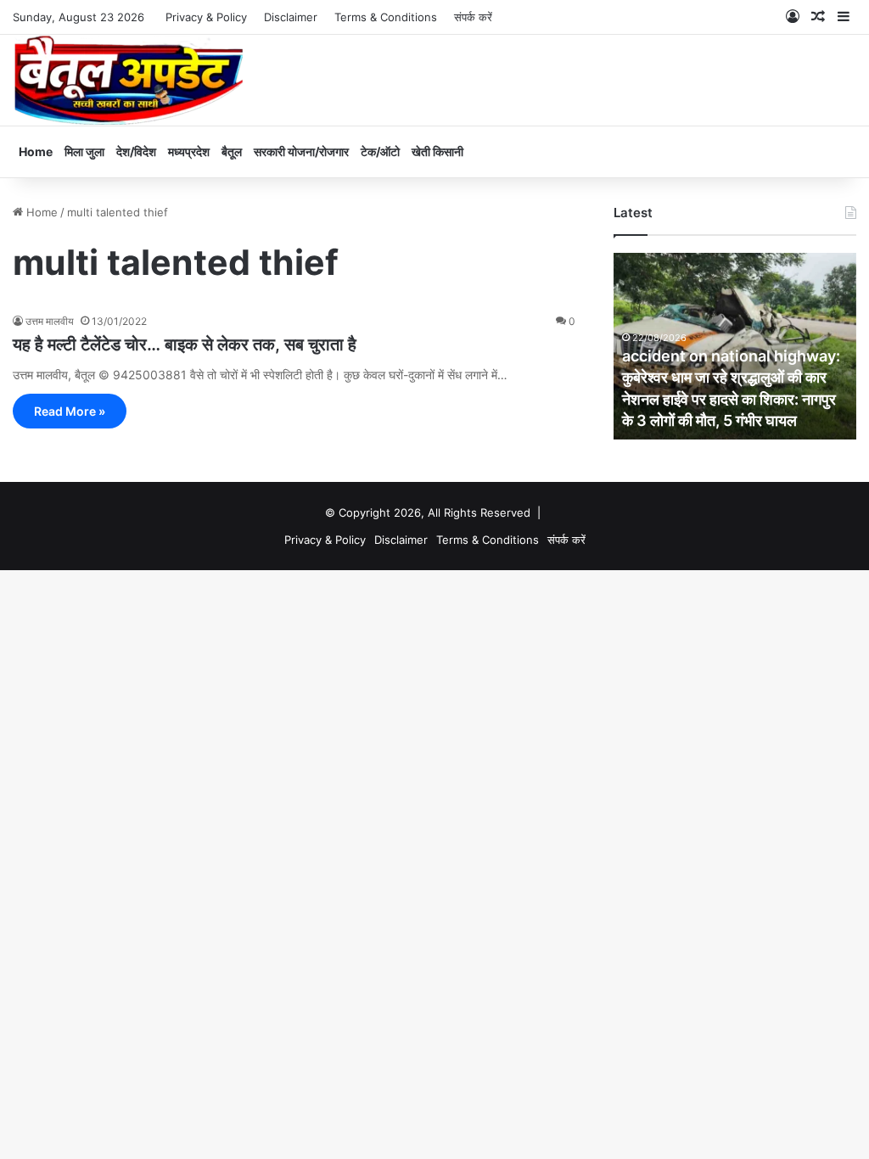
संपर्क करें (473, 17)
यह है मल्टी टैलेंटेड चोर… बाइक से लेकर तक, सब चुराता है (184, 344)
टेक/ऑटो (380, 151)
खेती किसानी (437, 151)
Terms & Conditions (385, 17)
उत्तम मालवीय (49, 321)
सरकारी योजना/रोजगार (301, 151)
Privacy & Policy (206, 17)
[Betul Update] (129, 80)
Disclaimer (290, 17)
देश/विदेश (136, 151)
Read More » (69, 411)
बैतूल (231, 151)
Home (36, 151)
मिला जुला (84, 151)
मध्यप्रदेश (189, 151)
